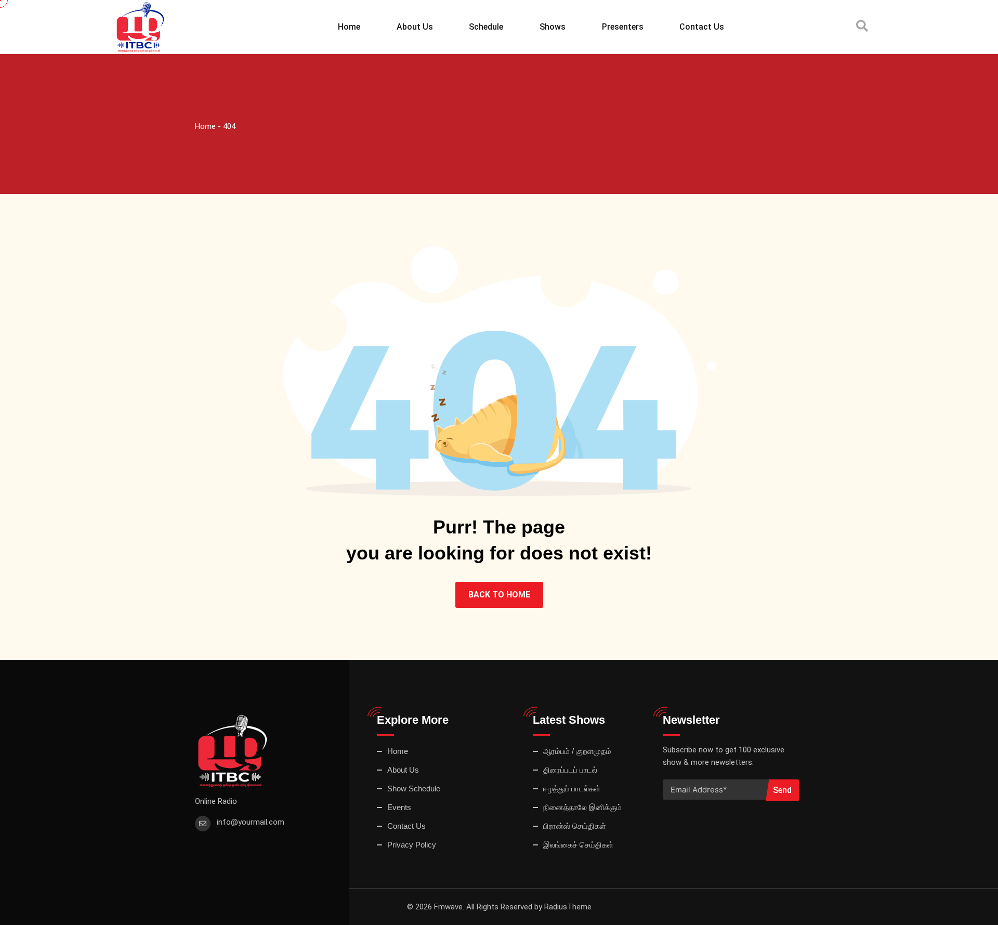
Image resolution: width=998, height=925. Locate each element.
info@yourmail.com (250, 822)
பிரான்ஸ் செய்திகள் (574, 826)
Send (782, 790)
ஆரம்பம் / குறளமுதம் (577, 751)
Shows (553, 27)
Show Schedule (413, 788)
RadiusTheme (568, 906)
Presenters (623, 27)
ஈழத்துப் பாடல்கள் (571, 788)
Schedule (486, 27)
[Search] (862, 26)
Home (349, 27)
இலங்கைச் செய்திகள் (578, 844)
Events (399, 807)
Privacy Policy (411, 844)
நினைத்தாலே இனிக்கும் (582, 807)
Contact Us (701, 27)
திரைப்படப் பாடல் (570, 769)
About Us (415, 27)
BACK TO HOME (499, 595)
